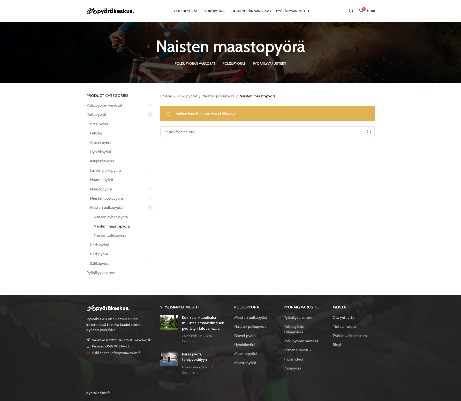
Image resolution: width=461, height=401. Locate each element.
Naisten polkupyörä (106, 207)
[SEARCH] (369, 131)
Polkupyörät (96, 114)
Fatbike (96, 133)
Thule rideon (293, 359)
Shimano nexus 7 (297, 350)
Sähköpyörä (99, 263)
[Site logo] (110, 10)
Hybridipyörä (100, 151)
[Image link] (108, 308)
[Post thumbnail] (169, 329)
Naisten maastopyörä (112, 226)
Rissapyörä (292, 368)
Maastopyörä (101, 189)
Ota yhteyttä (343, 317)
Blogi (337, 344)
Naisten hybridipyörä (111, 217)
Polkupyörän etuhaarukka (293, 329)
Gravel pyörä (100, 142)
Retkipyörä (99, 254)
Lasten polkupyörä (105, 170)
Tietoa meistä (344, 326)
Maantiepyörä (101, 179)
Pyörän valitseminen (350, 335)
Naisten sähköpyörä (110, 235)
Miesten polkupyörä (106, 198)
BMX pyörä (99, 124)
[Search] (351, 11)
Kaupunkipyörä (102, 161)
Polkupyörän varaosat (104, 105)
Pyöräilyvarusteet (101, 272)
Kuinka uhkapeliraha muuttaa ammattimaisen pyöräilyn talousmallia (203, 323)
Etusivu (166, 96)
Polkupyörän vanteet (300, 341)
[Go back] (150, 46)
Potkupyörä (99, 245)
